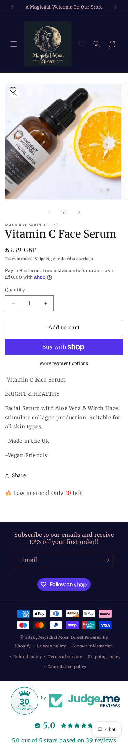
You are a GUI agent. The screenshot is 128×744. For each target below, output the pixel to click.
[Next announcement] (115, 7)
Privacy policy (51, 646)
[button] (13, 43)
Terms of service (65, 656)
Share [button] (19, 475)
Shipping (43, 259)
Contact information (92, 646)
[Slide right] (79, 212)
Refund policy (27, 656)
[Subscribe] (106, 560)
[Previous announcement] (12, 7)
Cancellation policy (67, 666)
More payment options (64, 363)
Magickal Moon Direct (61, 637)
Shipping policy (104, 656)
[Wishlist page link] (81, 44)
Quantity (15, 290)
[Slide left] (49, 212)
